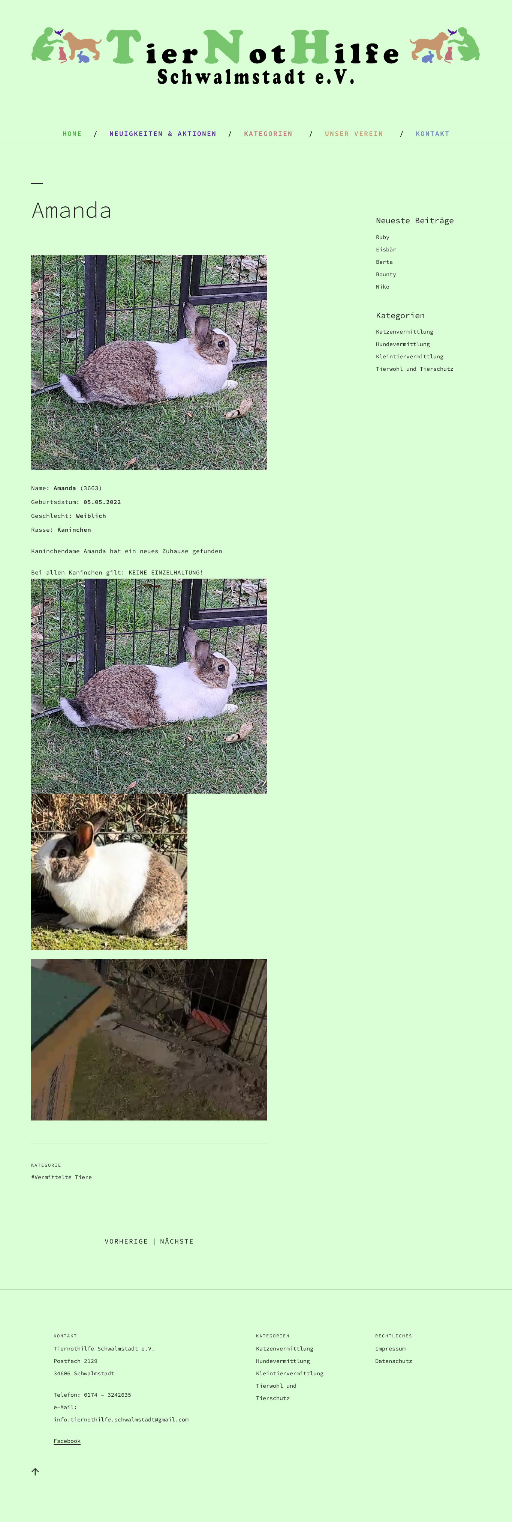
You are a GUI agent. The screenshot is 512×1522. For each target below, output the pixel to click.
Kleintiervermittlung (409, 356)
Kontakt (433, 133)
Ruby (382, 237)
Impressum (390, 1348)
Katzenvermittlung (404, 331)
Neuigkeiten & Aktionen (163, 133)
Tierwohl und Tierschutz (415, 368)
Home (72, 133)
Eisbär (386, 249)
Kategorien (268, 133)
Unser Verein (354, 133)
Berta (384, 261)
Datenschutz (393, 1360)
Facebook (67, 1440)
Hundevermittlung (403, 343)
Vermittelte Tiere (63, 1177)
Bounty (386, 274)
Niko (382, 286)
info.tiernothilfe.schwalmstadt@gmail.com (121, 1419)
